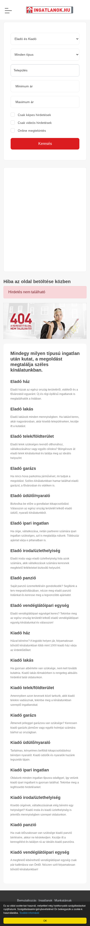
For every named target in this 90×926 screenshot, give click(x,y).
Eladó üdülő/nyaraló (30, 495)
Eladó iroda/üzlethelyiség (35, 550)
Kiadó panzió (23, 824)
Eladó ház (20, 381)
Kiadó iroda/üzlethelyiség (35, 797)
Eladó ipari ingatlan (29, 523)
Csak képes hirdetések (34, 115)
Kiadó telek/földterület (32, 687)
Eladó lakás (21, 409)
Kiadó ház (20, 633)
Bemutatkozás (26, 900)
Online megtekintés (32, 130)
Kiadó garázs (23, 715)
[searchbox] (45, 70)
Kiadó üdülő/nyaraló (30, 742)
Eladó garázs (23, 468)
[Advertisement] (45, 219)
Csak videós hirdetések (35, 123)
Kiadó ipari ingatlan (29, 770)
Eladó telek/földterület (32, 436)
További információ (29, 912)
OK (45, 920)
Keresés (45, 144)
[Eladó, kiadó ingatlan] (45, 321)
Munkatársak (63, 900)
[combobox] (45, 70)
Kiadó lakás (21, 660)
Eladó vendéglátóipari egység (39, 605)
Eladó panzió (23, 578)
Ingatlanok (45, 900)
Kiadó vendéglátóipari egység (39, 852)
